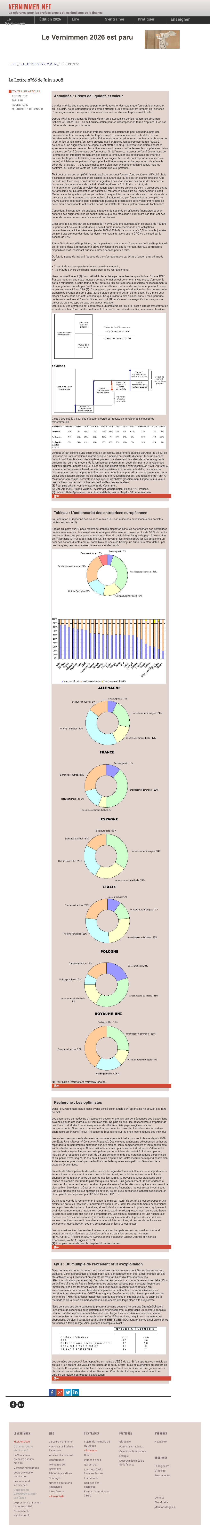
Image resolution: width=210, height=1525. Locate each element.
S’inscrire (160, 1470)
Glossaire (125, 1441)
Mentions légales (165, 1507)
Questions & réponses (132, 1451)
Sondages (55, 1478)
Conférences (56, 1459)
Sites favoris (56, 1491)
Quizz (87, 1455)
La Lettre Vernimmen (38, 64)
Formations (91, 1478)
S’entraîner (114, 19)
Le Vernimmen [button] (15, 20)
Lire (75, 19)
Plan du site (161, 1502)
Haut (56, 495)
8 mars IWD (57, 1496)
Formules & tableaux (131, 1446)
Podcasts (91, 1450)
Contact (159, 1497)
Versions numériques (26, 1467)
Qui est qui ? (91, 1464)
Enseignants (162, 1466)
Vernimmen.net (30, 7)
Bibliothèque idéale (60, 1473)
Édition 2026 (22, 1441)
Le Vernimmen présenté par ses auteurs (24, 1459)
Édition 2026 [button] (50, 19)
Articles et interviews (61, 1455)
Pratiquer (146, 19)
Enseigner (180, 19)
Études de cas (92, 1459)
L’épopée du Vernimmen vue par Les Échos (25, 1493)
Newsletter (161, 1441)
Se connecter (162, 1475)
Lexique (124, 1455)
